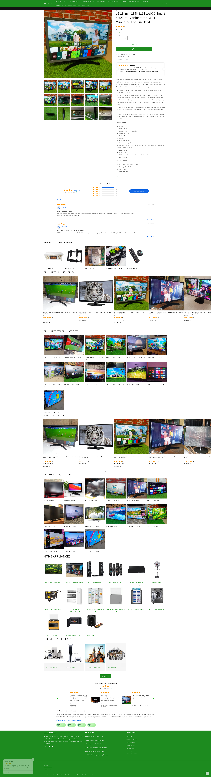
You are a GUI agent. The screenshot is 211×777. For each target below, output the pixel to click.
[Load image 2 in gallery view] (63, 86)
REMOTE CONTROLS (115, 583)
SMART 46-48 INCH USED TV (53, 385)
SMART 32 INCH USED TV (114, 357)
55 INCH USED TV (132, 526)
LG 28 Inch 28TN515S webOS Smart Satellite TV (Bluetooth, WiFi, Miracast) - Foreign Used (129, 313)
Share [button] (119, 176)
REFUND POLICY (131, 748)
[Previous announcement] (44, 8)
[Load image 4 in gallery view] (91, 86)
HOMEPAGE (105, 676)
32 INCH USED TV (153, 501)
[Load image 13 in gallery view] (91, 113)
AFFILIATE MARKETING (132, 754)
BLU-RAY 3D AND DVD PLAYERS (136, 584)
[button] (61, 1)
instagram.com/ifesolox (100, 755)
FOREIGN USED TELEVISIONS (74, 583)
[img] (61, 204)
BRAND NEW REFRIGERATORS (95, 609)
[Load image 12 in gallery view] (77, 113)
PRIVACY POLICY (131, 745)
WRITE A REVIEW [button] (139, 191)
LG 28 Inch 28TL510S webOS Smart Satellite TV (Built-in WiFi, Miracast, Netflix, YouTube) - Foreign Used (60, 313)
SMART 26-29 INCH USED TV (94, 357)
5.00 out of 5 (76, 190)
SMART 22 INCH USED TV (52, 357)
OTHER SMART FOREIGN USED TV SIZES (61, 331)
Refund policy (56, 774)
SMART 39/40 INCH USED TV (136, 357)
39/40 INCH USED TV (50, 526)
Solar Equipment (68, 739)
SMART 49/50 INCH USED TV (73, 385)
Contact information (89, 774)
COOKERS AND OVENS (52, 635)
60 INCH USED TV (153, 526)
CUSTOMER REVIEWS (132, 739)
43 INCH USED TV (70, 526)
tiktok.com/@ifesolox (97, 751)
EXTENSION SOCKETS (113, 268)
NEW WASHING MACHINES (156, 609)
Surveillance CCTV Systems (67, 741)
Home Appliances (57, 739)
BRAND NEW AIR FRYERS (94, 635)
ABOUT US (129, 736)
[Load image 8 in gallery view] (77, 100)
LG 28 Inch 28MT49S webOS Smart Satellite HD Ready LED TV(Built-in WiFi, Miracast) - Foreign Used (166, 313)
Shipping (118, 32)
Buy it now (134, 49)
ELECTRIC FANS (156, 583)
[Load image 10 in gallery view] (50, 113)
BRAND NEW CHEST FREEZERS (116, 609)
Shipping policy (80, 774)
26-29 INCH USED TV (133, 501)
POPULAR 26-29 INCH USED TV (57, 415)
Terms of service (71, 774)
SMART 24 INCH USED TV (72, 357)
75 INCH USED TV (70, 552)
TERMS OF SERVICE (131, 742)
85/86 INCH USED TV (50, 412)
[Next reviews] (164, 69)
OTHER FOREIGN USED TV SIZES (57, 474)
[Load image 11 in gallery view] (63, 113)
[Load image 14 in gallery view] (105, 113)
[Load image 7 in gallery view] (63, 100)
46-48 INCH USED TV (92, 526)
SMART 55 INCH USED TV (93, 385)
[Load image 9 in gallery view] (105, 100)
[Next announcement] (167, 8)
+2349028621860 (99, 740)
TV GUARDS (89, 268)
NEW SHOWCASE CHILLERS (136, 609)
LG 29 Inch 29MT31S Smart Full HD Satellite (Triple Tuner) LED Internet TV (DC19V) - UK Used (96, 313)
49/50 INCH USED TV (112, 526)
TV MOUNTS (68, 268)
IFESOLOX (49, 774)
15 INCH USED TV (49, 501)
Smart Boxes (54, 741)
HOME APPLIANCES (57, 556)
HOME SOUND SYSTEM (94, 583)
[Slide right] (109, 328)
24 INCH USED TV (111, 501)
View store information (124, 59)
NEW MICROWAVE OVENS (73, 635)
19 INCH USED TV (70, 501)
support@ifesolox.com (96, 736)
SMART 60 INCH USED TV (114, 385)
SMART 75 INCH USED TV (155, 385)
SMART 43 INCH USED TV (155, 357)
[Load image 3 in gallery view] (77, 86)
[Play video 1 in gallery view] (91, 100)
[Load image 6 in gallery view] (50, 100)
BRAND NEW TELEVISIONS (52, 583)
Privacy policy (63, 774)
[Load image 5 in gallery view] (105, 86)
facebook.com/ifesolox (100, 747)
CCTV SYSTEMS (112, 668)
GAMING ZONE (70, 668)
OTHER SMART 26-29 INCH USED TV (59, 272)
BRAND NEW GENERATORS (53, 609)
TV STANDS (47, 268)
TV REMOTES (131, 268)
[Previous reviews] (117, 69)
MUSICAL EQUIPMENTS (93, 668)
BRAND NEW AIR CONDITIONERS (74, 610)
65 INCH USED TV (49, 552)
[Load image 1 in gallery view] (50, 86)
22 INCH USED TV (91, 501)
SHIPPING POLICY (131, 751)
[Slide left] (102, 328)
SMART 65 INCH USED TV (135, 385)
